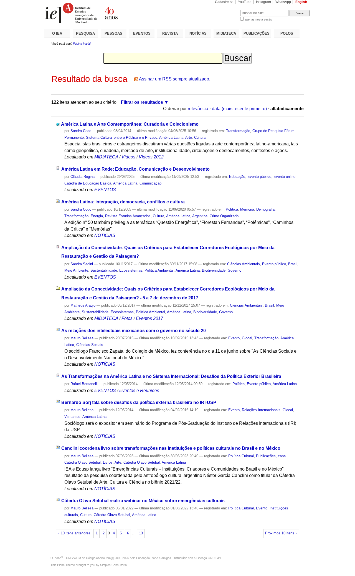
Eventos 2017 (149, 318)
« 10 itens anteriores (74, 533)
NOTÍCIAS (198, 33)
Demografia (265, 209)
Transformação (238, 131)
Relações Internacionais (261, 410)
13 (141, 533)
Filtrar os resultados (142, 102)
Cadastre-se (224, 2)
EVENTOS (142, 33)
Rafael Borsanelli (84, 384)
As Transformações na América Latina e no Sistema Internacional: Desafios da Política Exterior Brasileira (171, 376)
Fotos (127, 318)
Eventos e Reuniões (139, 390)
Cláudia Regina (82, 177)
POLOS (286, 33)
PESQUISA (85, 33)
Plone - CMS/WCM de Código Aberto (79, 558)
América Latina (171, 137)
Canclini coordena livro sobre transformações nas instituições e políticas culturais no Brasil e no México (170, 448)
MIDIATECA (226, 33)
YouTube (245, 2)
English (301, 2)
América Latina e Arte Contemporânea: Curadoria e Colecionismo (130, 124)
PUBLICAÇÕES (257, 33)
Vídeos (128, 157)
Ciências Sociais (89, 345)
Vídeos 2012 (151, 157)
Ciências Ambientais (243, 264)
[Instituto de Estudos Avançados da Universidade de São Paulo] (111, 13)
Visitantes (72, 417)
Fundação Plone (147, 558)
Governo (234, 270)
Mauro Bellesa (81, 338)
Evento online (284, 177)
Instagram (263, 2)
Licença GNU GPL (209, 558)
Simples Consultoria (113, 565)
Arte (188, 137)
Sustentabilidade (103, 270)
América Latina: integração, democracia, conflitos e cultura (123, 201)
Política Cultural (241, 456)
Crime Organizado (224, 216)
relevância (198, 108)
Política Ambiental (159, 270)
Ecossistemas (130, 270)
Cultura (200, 137)
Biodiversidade (213, 270)
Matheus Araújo (82, 305)
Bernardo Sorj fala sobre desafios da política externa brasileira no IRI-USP (138, 402)
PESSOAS (113, 33)
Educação (237, 177)
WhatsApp (283, 2)
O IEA (57, 33)
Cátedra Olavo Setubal (141, 462)
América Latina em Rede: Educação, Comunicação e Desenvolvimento (135, 169)
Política (232, 209)
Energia (97, 216)
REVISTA (170, 33)
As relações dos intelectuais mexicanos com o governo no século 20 (133, 330)
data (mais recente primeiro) (239, 108)
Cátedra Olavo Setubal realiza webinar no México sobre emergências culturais (143, 500)
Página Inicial (81, 43)
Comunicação (150, 183)
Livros (108, 462)
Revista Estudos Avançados (128, 216)
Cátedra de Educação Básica (87, 183)
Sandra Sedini (81, 264)
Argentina (199, 216)
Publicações (266, 456)
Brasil (292, 264)
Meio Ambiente (76, 270)
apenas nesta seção (258, 19)
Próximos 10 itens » (281, 533)
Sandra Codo (80, 131)
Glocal (247, 338)
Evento (234, 338)
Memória (247, 209)
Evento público (259, 177)
